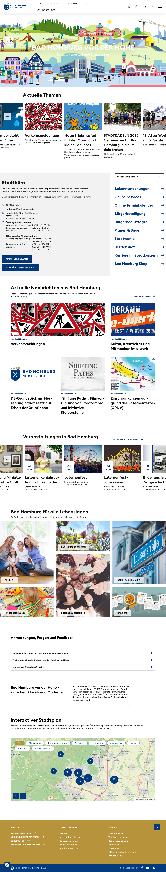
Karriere (122, 613)
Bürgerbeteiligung (130, 213)
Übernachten (116, 743)
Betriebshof (125, 247)
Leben (54, 3)
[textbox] (136, 176)
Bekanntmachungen (132, 188)
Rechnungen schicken (118, 841)
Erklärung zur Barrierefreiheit (122, 852)
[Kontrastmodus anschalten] (145, 7)
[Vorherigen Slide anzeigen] (7, 116)
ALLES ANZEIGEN (142, 296)
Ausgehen (79, 743)
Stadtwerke (125, 238)
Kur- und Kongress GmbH (25, 837)
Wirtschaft (71, 3)
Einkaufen (22, 748)
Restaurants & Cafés (58, 743)
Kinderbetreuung (15, 613)
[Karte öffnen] (129, 7)
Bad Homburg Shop (131, 263)
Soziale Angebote (43, 748)
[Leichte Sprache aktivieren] (137, 7)
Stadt (40, 3)
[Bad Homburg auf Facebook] (142, 868)
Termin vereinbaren (17, 259)
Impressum (113, 844)
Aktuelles (64, 833)
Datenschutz (114, 848)
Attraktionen (35, 743)
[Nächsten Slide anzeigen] (158, 116)
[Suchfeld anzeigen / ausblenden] (121, 7)
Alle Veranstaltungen (125, 439)
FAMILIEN (9, 580)
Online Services (46, 10)
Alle (19, 743)
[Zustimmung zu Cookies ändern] (7, 864)
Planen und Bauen (68, 844)
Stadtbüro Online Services (21, 267)
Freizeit (90, 3)
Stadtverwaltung (21, 833)
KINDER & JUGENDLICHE (73, 613)
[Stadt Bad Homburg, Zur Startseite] (15, 6)
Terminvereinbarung (117, 837)
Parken (133, 743)
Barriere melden (116, 855)
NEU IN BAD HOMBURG (128, 580)
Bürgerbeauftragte (131, 222)
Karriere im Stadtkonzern (136, 255)
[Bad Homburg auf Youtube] (148, 868)
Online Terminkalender (134, 205)
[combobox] (139, 176)
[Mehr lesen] (129, 705)
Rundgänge (97, 743)
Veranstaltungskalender (71, 837)
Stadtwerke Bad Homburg (25, 844)
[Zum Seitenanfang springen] (157, 827)
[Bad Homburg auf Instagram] (154, 868)
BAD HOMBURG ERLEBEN (73, 547)
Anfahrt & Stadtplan (69, 848)
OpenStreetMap (141, 799)
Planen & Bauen (128, 230)
